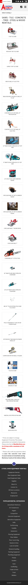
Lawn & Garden (14, 546)
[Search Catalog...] (1, 1)
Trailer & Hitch (14, 569)
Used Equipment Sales (14, 478)
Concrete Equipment (14, 516)
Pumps (14, 558)
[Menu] (25, 7)
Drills (14, 522)
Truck (14, 572)
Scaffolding (14, 567)
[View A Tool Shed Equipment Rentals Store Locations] (16, 1)
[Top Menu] (14, 464)
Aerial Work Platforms (14, 505)
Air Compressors (14, 508)
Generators (14, 531)
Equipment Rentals (14, 472)
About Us (14, 484)
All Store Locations (14, 490)
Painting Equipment (14, 552)
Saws (14, 564)
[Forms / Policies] (23, 1)
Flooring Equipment (14, 534)
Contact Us (14, 487)
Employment (14, 496)
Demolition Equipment (14, 519)
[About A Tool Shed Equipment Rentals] (18, 1)
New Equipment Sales (14, 475)
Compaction (14, 513)
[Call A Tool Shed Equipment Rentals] (21, 6)
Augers (14, 510)
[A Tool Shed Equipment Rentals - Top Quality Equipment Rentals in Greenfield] (7, 9)
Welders (14, 575)
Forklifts (14, 528)
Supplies (14, 481)
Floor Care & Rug (14, 540)
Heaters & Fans (14, 543)
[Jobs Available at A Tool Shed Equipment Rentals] (20, 1)
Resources (14, 493)
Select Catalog (6, 13)
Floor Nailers (14, 537)
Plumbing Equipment (14, 555)
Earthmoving (14, 525)
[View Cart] (26, 1)
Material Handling (14, 549)
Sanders (14, 560)
